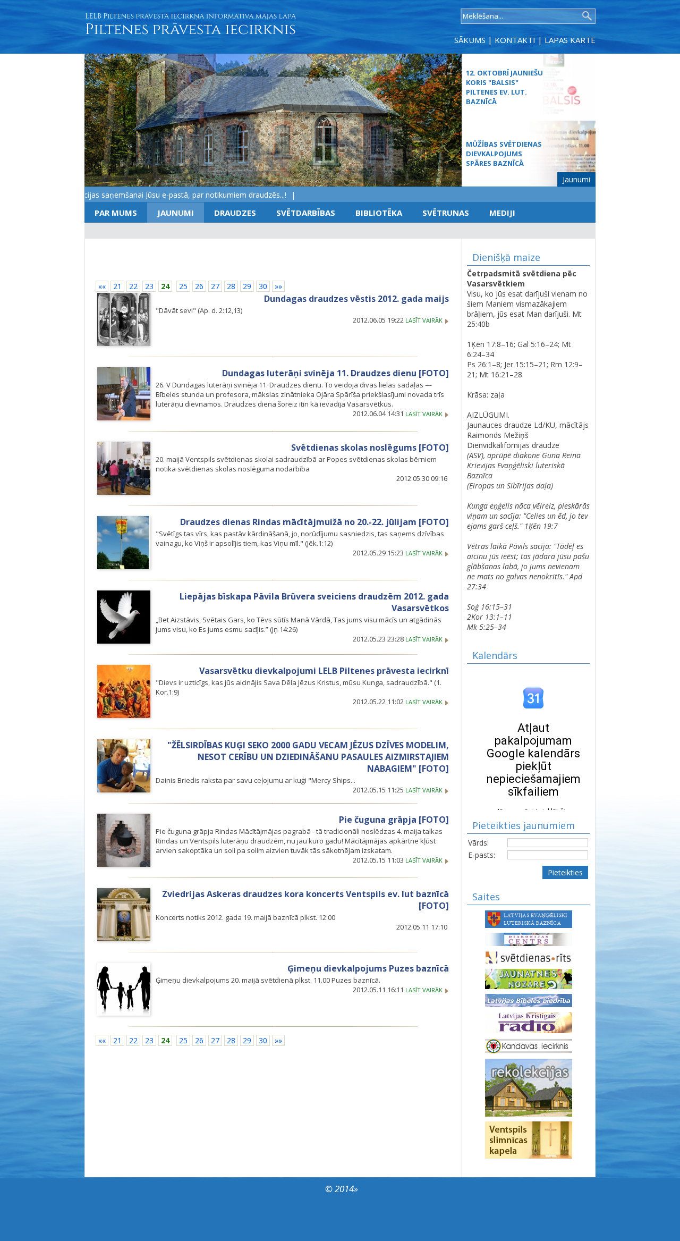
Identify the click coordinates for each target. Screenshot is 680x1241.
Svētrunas (445, 212)
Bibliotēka (378, 212)
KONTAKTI (515, 40)
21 (117, 286)
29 (247, 286)
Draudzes (235, 212)
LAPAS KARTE (570, 40)
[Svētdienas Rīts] (528, 956)
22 (133, 286)
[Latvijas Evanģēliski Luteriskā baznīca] (528, 918)
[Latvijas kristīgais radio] (528, 1022)
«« (102, 286)
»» (278, 286)
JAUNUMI (175, 212)
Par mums (116, 212)
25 (183, 286)
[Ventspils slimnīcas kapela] (528, 1139)
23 (149, 286)
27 (215, 286)
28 (231, 286)
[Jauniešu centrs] (528, 978)
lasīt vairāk (424, 320)
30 (263, 286)
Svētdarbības (305, 212)
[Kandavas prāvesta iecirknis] (528, 1045)
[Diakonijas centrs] (528, 938)
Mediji (502, 212)
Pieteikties (565, 872)
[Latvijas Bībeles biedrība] (528, 999)
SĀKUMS (470, 40)
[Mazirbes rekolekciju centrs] (528, 1087)
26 (199, 286)
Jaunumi (576, 179)
